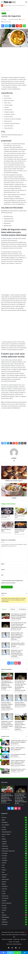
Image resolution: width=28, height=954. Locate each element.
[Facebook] (2, 443)
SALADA (4, 862)
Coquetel (4, 841)
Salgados (4, 919)
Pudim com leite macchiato (5, 516)
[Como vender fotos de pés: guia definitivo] (5, 756)
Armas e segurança (6, 903)
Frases (3, 891)
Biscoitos (4, 905)
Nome (3, 563)
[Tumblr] (11, 443)
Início (3, 10)
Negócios (4, 914)
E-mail (3, 569)
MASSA (4, 884)
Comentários (22, 609)
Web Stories (23, 939)
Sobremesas (5, 846)
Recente (4, 609)
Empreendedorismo (6, 831)
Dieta (3, 865)
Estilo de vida (5, 896)
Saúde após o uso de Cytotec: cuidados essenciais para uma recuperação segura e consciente (17, 653)
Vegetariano (5, 922)
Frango (3, 893)
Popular (13, 609)
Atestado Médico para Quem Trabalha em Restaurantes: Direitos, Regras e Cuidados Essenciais (17, 636)
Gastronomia (5, 848)
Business (4, 881)
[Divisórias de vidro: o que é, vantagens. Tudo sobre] (5, 771)
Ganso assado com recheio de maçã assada (20, 531)
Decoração (4, 924)
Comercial (4, 888)
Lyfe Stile (4, 858)
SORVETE (4, 843)
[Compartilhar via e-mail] (22, 443)
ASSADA (4, 877)
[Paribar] (10, 2)
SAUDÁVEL (4, 860)
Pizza (3, 867)
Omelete (4, 910)
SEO (3, 912)
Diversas (4, 829)
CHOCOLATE (5, 898)
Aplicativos (4, 874)
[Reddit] (17, 443)
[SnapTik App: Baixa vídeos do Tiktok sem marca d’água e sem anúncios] (5, 742)
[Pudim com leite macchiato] (7, 511)
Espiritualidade (5, 917)
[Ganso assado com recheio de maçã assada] (21, 524)
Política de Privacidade (7, 939)
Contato (10, 941)
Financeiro (4, 855)
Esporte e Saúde (6, 834)
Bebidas (4, 839)
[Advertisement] (14, 62)
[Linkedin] (8, 443)
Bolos (3, 820)
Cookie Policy (16, 939)
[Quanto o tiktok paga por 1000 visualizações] (5, 750)
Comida (4, 827)
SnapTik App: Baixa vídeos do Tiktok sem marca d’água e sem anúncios (19, 742)
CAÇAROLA (5, 886)
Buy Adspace (16, 941)
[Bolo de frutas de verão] (7, 524)
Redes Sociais (5, 879)
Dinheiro (4, 869)
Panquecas (4, 822)
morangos (4, 907)
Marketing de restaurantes (8, 851)
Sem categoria (5, 824)
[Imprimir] (25, 443)
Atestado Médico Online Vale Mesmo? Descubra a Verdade (18, 644)
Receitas (8, 10)
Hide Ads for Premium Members (14, 944)
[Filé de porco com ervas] (21, 511)
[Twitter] (5, 443)
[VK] (19, 443)
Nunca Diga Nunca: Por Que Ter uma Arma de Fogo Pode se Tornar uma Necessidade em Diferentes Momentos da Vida (18, 626)
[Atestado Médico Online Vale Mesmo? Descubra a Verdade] (6, 645)
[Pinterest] (14, 443)
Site (2, 575)
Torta (3, 836)
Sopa (3, 872)
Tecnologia (4, 853)
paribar (5, 19)
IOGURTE (4, 900)
